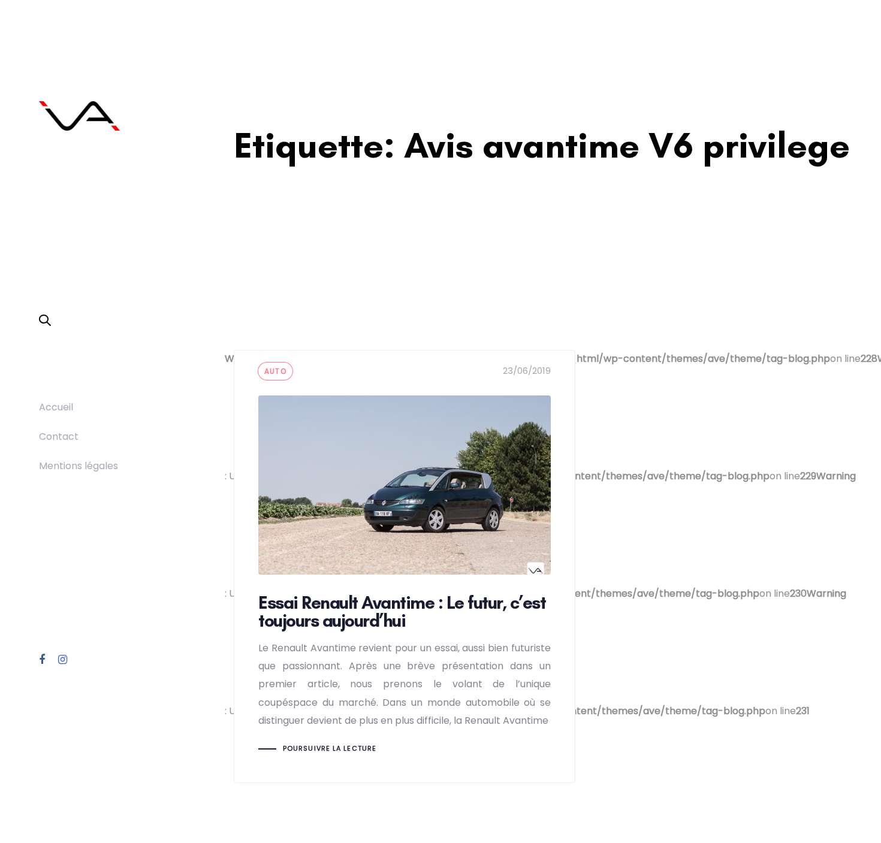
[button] (45, 321)
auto (275, 371)
